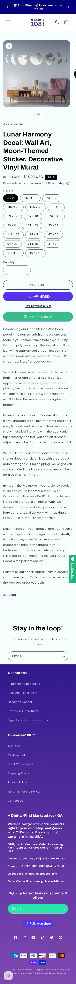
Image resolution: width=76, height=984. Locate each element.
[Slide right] (46, 114)
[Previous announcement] (7, 7)
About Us (14, 746)
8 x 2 (10, 198)
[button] (8, 22)
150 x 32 (30, 198)
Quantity (8, 262)
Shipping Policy (18, 773)
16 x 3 (56, 207)
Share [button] (12, 594)
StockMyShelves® (20, 764)
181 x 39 (32, 225)
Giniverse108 (23, 970)
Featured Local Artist (22, 692)
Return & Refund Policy (23, 791)
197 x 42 (36, 253)
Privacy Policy (17, 782)
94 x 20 (12, 243)
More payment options (38, 306)
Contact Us (15, 800)
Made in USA (17, 755)
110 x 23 (13, 253)
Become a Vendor (20, 702)
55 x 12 (53, 225)
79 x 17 (12, 216)
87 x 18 (33, 216)
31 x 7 (52, 243)
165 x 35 (36, 207)
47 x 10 (53, 234)
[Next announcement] (68, 7)
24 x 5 (34, 234)
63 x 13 (52, 198)
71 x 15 (33, 243)
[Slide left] (29, 114)
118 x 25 (13, 234)
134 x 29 (54, 216)
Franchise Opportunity (23, 711)
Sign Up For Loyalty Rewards (28, 720)
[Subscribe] (63, 656)
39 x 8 (11, 225)
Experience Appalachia (24, 684)
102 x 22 (13, 207)
